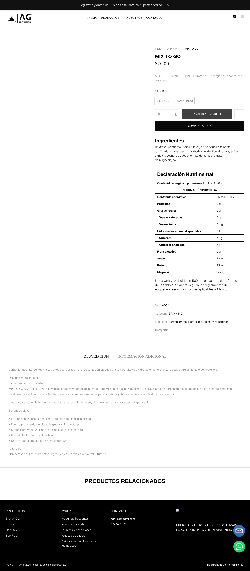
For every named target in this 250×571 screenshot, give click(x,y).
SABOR (159, 91)
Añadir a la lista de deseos (239, 114)
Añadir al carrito (207, 114)
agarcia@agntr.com (123, 518)
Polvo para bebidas (216, 321)
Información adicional (142, 356)
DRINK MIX (173, 48)
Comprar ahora (199, 125)
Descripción (96, 356)
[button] (241, 18)
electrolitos (195, 321)
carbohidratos (177, 321)
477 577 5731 (119, 524)
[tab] (96, 356)
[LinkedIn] (180, 330)
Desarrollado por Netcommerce (225, 564)
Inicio (158, 48)
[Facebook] (174, 330)
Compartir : (162, 330)
